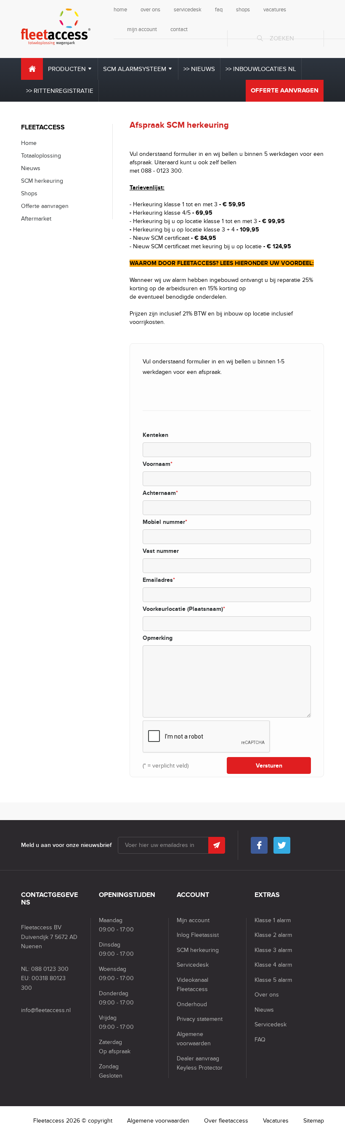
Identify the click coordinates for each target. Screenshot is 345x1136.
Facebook (259, 845)
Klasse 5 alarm (273, 979)
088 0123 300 (50, 969)
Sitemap (313, 1120)
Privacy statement (200, 1019)
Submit (216, 845)
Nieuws (30, 168)
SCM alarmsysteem (134, 69)
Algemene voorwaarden (158, 1120)
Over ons (267, 994)
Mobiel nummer (165, 522)
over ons (150, 9)
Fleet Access (55, 26)
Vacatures (276, 1120)
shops (243, 9)
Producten (67, 69)
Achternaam (160, 493)
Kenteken (155, 435)
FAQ (260, 1039)
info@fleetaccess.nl (46, 1010)
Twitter (281, 845)
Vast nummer (161, 551)
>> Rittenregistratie (59, 91)
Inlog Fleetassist (198, 935)
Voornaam (157, 464)
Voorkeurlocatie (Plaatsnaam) (184, 609)
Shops (29, 193)
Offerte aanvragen (284, 91)
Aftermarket (36, 218)
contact (179, 29)
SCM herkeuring (42, 180)
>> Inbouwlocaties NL (261, 69)
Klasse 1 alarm (273, 920)
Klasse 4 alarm (273, 964)
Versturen (269, 765)
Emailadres (159, 580)
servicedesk (188, 9)
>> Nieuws (199, 69)
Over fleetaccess (226, 1120)
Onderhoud (192, 1004)
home (120, 9)
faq (219, 9)
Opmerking (157, 638)
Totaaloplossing (41, 155)
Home (32, 69)
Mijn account (193, 920)
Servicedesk (193, 964)
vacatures (274, 9)
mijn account (142, 29)
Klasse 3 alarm (273, 950)
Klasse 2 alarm (273, 935)
